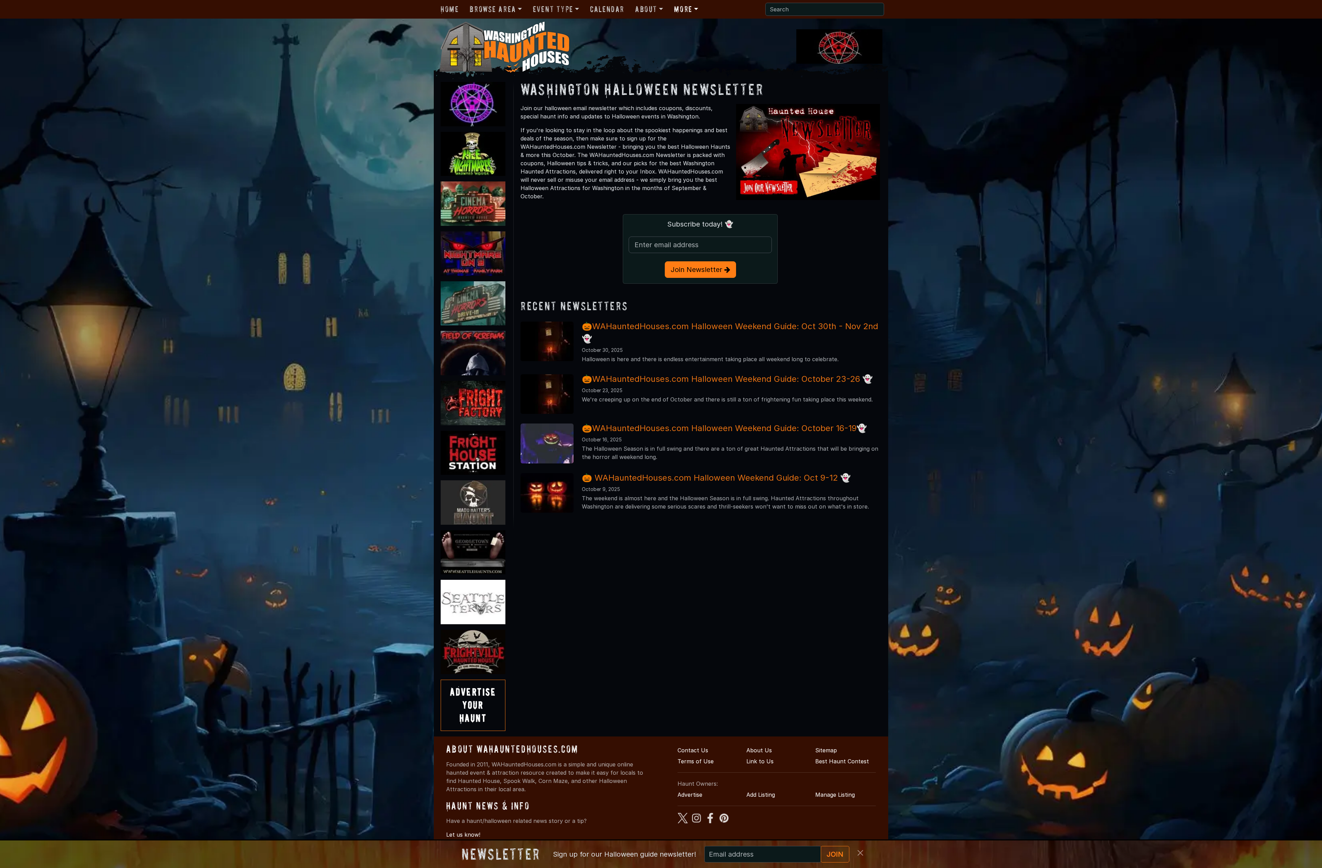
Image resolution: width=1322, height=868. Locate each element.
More (683, 9)
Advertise (690, 794)
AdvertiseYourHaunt (473, 705)
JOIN (835, 854)
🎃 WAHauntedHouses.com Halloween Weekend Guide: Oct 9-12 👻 (716, 478)
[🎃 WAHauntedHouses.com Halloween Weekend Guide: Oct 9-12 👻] (547, 492)
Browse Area (493, 9)
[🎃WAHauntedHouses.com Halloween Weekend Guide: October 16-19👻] (547, 442)
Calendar (607, 9)
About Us (759, 750)
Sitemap (826, 750)
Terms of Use (696, 761)
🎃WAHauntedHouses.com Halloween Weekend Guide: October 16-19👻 (724, 428)
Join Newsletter (697, 269)
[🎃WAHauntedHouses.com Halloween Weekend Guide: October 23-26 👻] (547, 393)
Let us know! (463, 834)
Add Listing (760, 794)
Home (450, 9)
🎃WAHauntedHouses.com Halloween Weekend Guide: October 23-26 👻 (727, 379)
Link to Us (760, 761)
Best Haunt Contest (842, 761)
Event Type (553, 9)
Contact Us (693, 750)
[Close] (860, 853)
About (646, 9)
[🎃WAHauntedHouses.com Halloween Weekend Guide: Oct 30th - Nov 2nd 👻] (547, 340)
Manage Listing (835, 794)
